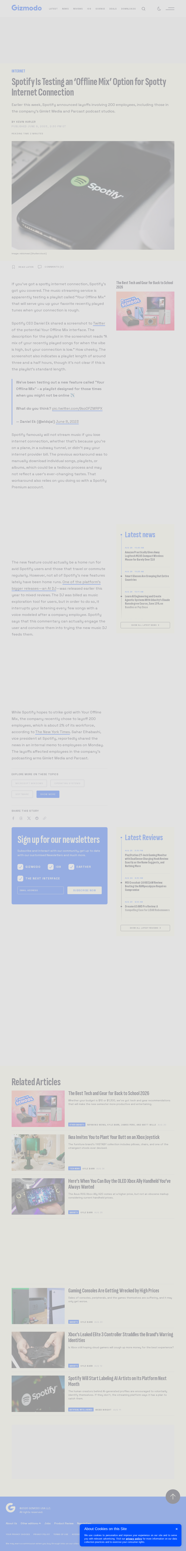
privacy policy (134, 1538)
